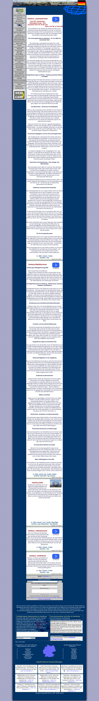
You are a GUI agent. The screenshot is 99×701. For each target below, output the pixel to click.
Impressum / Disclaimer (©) (19, 87)
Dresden (73, 658)
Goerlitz (74, 654)
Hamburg (28, 649)
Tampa (74, 650)
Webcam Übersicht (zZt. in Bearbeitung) (19, 34)
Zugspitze (28, 653)
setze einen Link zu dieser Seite (19, 42)
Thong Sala (28, 651)
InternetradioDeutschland (19, 66)
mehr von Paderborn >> (75, 681)
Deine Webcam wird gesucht (19, 57)
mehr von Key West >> (26, 671)
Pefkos (28, 650)
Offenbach (28, 656)
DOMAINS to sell (19, 76)
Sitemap (19, 78)
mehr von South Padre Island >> (51, 671)
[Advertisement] (54, 10)
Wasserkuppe (28, 657)
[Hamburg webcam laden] (56, 19)
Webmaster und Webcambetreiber (19, 38)
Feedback (19, 70)
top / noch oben (20, 642)
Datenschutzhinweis (19, 80)
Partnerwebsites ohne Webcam (19, 72)
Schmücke (28, 658)
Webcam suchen (19, 23)
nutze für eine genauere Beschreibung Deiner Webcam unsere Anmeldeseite (46, 598)
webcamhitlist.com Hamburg (19, 16)
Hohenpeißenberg (28, 654)
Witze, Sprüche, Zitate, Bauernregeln (19, 62)
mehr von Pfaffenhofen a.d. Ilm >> (26, 681)
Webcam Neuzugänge (19, 20)
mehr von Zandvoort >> (73, 671)
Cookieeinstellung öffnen (19, 83)
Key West (74, 651)
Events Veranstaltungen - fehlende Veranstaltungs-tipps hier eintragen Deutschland (19, 50)
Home (19, 13)
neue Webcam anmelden (19, 29)
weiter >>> (48, 576)
